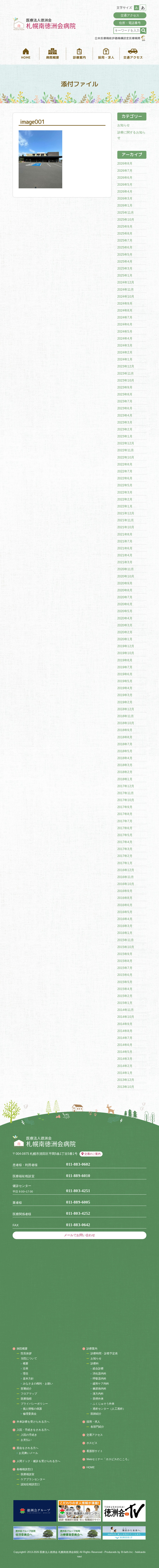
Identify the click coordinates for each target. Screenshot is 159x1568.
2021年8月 (124, 534)
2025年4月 (124, 261)
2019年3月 (124, 695)
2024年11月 (125, 289)
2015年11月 (125, 940)
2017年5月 (124, 835)
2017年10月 (125, 800)
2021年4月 (124, 555)
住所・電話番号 (130, 23)
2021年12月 (125, 513)
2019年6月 (124, 674)
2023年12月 (125, 366)
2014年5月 (124, 1051)
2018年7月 (124, 744)
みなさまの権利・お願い (38, 1383)
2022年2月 (124, 499)
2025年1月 (124, 275)
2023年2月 (124, 429)
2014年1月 (124, 1073)
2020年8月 (124, 590)
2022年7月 (124, 471)
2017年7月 (124, 821)
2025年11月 (125, 212)
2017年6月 (124, 828)
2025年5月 (124, 254)
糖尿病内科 (99, 1388)
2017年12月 (125, 786)
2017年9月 (124, 807)
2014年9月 (124, 1024)
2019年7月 (124, 667)
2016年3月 (124, 926)
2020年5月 (124, 611)
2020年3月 (124, 625)
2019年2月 (124, 702)
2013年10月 (125, 1086)
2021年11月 (125, 520)
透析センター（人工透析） (109, 1408)
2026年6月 (124, 177)
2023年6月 (124, 408)
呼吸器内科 (99, 1378)
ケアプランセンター (33, 1479)
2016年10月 (125, 884)
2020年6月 (124, 604)
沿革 (25, 1368)
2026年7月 (124, 170)
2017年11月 (125, 793)
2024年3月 (124, 345)
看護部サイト (94, 1451)
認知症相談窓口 (30, 1484)
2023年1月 (124, 436)
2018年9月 (124, 730)
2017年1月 (124, 863)
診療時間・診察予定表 (104, 1353)
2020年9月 (124, 583)
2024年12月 (125, 282)
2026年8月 (124, 163)
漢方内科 (98, 1393)
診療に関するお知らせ (131, 135)
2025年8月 (124, 233)
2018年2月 (124, 772)
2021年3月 (124, 562)
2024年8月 (124, 310)
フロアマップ (29, 1393)
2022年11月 (125, 450)
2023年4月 (124, 415)
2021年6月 (124, 548)
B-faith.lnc (127, 1552)
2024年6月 (124, 324)
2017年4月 (124, 842)
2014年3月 (124, 1058)
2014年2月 (124, 1066)
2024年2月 (124, 352)
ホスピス (91, 1442)
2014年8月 (124, 1031)
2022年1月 (124, 506)
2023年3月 (124, 422)
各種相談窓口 (25, 1469)
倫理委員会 (30, 1413)
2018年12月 (125, 709)
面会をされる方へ (28, 1447)
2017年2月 (124, 856)
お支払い (26, 1439)
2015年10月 (125, 947)
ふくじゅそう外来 (104, 1403)
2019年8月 (124, 660)
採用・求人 (93, 1421)
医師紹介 (96, 1413)
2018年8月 (124, 737)
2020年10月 (125, 576)
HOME (90, 1467)
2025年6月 (124, 247)
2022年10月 (125, 457)
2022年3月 (124, 492)
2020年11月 (125, 569)
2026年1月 (124, 205)
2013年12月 (125, 1079)
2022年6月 (124, 478)
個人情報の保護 (32, 1408)
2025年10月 (125, 219)
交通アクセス (130, 15)
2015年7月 (124, 968)
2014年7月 (124, 1038)
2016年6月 (124, 905)
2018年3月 (124, 765)
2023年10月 (125, 380)
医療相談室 (28, 1474)
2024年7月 (124, 317)
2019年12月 (125, 646)
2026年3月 (124, 198)
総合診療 (98, 1368)
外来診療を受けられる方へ (33, 1421)
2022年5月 (124, 485)
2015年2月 (124, 996)
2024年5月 (124, 331)
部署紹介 (26, 1388)
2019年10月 (125, 653)
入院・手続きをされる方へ (33, 1429)
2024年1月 (124, 359)
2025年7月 (124, 240)
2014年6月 (124, 1044)
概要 (25, 1363)
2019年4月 (124, 688)
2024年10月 (125, 296)
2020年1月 (124, 639)
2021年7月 (124, 541)
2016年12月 (125, 870)
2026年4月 (124, 191)
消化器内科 (99, 1373)
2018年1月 (124, 779)
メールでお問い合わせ (79, 1235)
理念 (25, 1373)
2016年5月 (124, 912)
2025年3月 (124, 268)
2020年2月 (124, 632)
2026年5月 (124, 184)
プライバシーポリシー (34, 1403)
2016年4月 (124, 919)
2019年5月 (124, 681)
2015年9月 (124, 954)
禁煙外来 (98, 1398)
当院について (29, 1358)
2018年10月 (125, 723)
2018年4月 (124, 758)
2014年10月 (125, 1016)
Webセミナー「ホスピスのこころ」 (108, 1459)
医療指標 (26, 1398)
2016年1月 (124, 933)
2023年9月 (124, 387)
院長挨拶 (26, 1353)
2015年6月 (124, 974)
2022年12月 (125, 443)
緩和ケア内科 (101, 1383)
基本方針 (28, 1378)
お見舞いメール (28, 1452)
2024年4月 (124, 338)
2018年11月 (125, 716)
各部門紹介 (97, 1426)
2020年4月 (124, 618)
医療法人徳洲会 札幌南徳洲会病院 (59, 1552)
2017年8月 (124, 814)
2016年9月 (124, 891)
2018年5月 (124, 751)
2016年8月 (124, 898)
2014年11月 (125, 1009)
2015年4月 (124, 989)
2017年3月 (124, 849)
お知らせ (123, 125)
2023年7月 (124, 401)
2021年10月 (125, 527)
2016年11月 (125, 877)
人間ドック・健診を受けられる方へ (38, 1461)
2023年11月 (125, 373)
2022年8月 (124, 464)
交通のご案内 (92, 1153)
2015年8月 (124, 961)
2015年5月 (124, 982)
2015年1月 (124, 1003)
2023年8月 (124, 394)
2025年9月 (124, 226)
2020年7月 (124, 597)
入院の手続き (29, 1434)
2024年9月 (124, 303)
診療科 (95, 1363)
